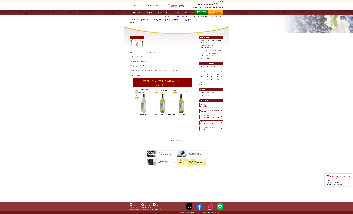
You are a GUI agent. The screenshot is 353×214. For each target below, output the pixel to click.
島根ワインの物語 (202, 12)
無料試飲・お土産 (162, 13)
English (213, 1)
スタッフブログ (205, 95)
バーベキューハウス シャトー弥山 (209, 116)
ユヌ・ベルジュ (207, 128)
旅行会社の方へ (188, 13)
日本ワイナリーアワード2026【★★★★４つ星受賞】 (212, 41)
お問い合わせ (219, 7)
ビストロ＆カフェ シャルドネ (208, 122)
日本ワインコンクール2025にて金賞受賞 (212, 50)
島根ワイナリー (169, 17)
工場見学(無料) (149, 13)
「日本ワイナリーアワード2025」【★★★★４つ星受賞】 (210, 54)
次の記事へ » (180, 140)
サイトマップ (220, 212)
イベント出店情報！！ (207, 58)
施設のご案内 (136, 13)
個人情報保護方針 (212, 212)
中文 (222, 1)
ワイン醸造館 (203, 105)
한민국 (218, 1)
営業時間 (208, 7)
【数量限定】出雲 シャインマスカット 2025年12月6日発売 (212, 46)
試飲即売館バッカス (210, 111)
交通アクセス (199, 7)
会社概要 (206, 212)
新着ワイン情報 (180, 17)
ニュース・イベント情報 (207, 92)
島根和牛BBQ (175, 13)
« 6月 (200, 84)
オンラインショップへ (136, 75)
